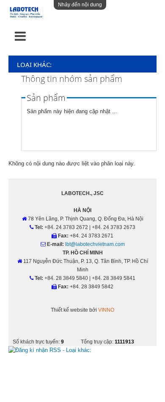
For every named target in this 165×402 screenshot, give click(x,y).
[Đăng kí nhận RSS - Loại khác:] (49, 350)
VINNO (106, 310)
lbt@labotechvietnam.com (95, 244)
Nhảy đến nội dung (80, 5)
